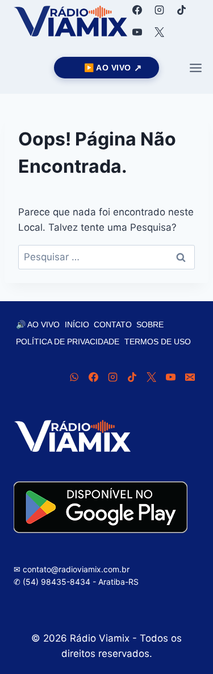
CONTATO (113, 324)
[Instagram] (159, 9)
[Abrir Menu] (195, 67)
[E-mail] (189, 377)
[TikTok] (181, 9)
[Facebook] (137, 9)
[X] (159, 31)
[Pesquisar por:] (106, 257)
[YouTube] (137, 31)
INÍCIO (77, 324)
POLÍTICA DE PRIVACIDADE (67, 341)
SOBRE (150, 324)
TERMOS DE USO (157, 341)
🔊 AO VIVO (38, 324)
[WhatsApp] (73, 377)
